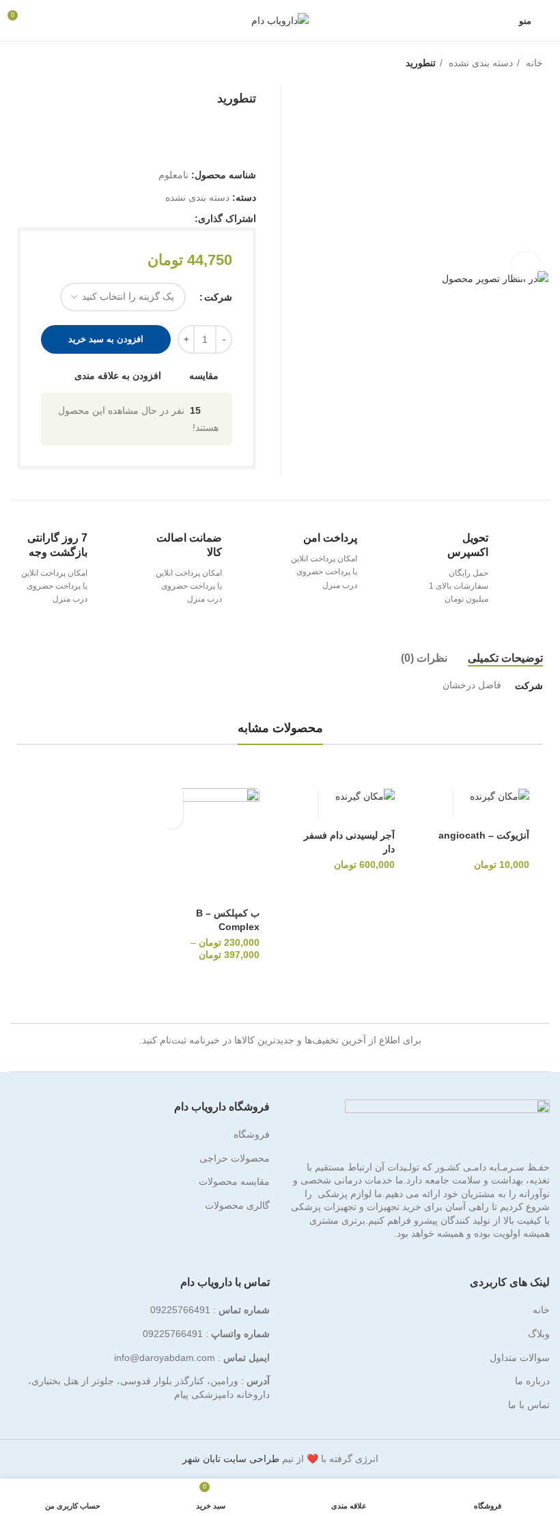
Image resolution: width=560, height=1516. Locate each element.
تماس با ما (529, 1404)
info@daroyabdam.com (164, 1357)
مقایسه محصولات (234, 1181)
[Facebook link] (183, 218)
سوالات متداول (520, 1357)
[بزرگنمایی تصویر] (526, 265)
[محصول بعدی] (17, 64)
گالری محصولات (237, 1205)
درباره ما (532, 1380)
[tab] (505, 658)
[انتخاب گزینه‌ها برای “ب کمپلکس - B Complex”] (171, 793)
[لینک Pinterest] (152, 218)
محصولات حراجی (234, 1158)
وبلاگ (539, 1333)
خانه (533, 62)
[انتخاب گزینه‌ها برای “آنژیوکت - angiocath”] (441, 793)
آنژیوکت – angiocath (483, 835)
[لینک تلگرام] (120, 218)
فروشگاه (252, 1134)
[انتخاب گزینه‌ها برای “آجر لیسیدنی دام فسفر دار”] (306, 793)
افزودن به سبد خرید (105, 339)
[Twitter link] (168, 218)
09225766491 (180, 1309)
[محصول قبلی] (44, 64)
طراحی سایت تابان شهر (230, 1458)
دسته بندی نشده (479, 62)
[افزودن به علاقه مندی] (441, 817)
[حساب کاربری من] (43, 20)
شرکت (218, 297)
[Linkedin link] (136, 218)
